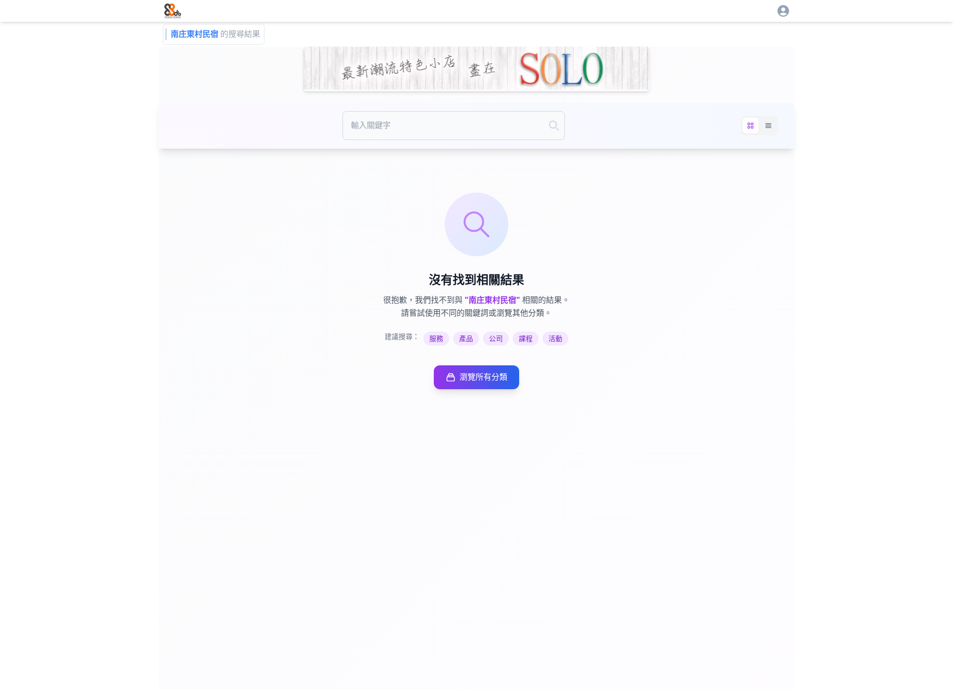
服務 (436, 339)
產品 (466, 339)
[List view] (768, 126)
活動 (555, 339)
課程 (526, 339)
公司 (496, 339)
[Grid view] (750, 126)
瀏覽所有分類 (483, 377)
